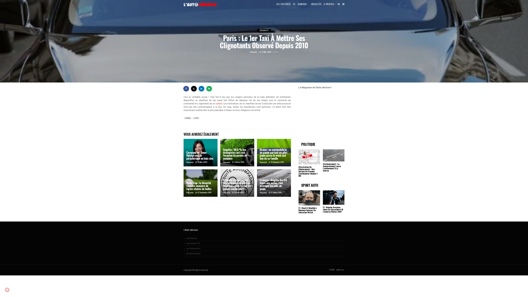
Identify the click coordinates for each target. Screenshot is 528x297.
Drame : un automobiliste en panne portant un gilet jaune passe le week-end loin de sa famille (273, 154)
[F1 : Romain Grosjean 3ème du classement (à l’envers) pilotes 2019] (333, 197)
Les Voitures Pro (193, 248)
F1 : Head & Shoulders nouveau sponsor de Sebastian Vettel (308, 210)
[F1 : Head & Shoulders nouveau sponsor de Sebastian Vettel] (309, 197)
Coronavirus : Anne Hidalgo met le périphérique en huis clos (199, 155)
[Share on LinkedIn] (201, 88)
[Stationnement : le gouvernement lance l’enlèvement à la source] (333, 155)
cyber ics (340, 270)
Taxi (196, 118)
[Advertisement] (322, 116)
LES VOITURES (283, 4)
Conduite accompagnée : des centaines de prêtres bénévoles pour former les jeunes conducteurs (237, 184)
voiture (219, 103)
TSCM (331, 270)
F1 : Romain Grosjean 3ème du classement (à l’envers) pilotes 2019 (333, 209)
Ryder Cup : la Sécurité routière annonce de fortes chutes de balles (198, 186)
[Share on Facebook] (186, 88)
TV (294, 4)
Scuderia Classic (193, 253)
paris (188, 118)
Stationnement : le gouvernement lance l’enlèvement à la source (332, 167)
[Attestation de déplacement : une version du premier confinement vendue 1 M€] (309, 156)
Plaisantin (253, 52)
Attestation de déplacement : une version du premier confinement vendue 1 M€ (308, 171)
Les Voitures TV (193, 243)
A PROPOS (329, 4)
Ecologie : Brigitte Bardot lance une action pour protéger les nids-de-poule (273, 184)
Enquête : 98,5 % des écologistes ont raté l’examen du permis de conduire (235, 154)
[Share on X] (194, 88)
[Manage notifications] (7, 290)
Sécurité (264, 30)
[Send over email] (209, 88)
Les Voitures (191, 238)
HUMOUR (302, 4)
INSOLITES (316, 4)
